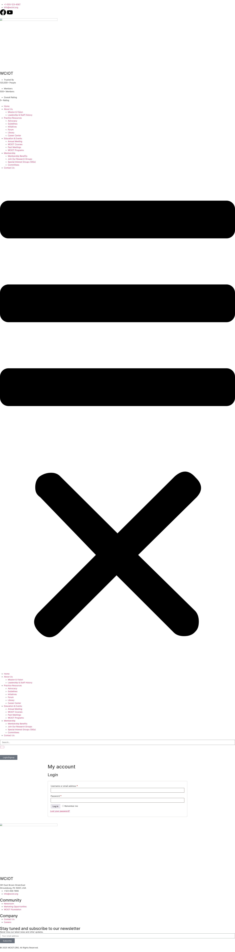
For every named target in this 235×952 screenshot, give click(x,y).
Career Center (14, 135)
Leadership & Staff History (20, 115)
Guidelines (12, 123)
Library (11, 132)
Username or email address (68, 785)
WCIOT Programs (16, 150)
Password (60, 795)
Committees (13, 165)
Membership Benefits (17, 156)
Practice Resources (13, 118)
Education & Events (13, 138)
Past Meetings (14, 147)
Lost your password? (60, 811)
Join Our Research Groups (20, 159)
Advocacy (12, 121)
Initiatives (12, 126)
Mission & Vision (15, 112)
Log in (55, 806)
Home (6, 106)
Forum (11, 129)
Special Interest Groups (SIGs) (22, 162)
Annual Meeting (15, 141)
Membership (9, 153)
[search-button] (2, 747)
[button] (117, 420)
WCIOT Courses (15, 144)
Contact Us (9, 168)
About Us (8, 109)
